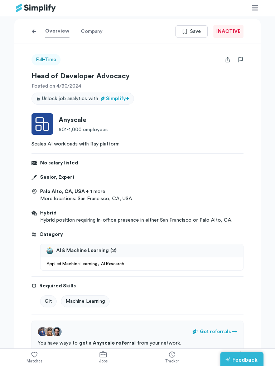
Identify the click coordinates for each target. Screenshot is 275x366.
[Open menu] (255, 8)
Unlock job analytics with (85, 98)
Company (91, 31)
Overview (57, 31)
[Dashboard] (35, 8)
